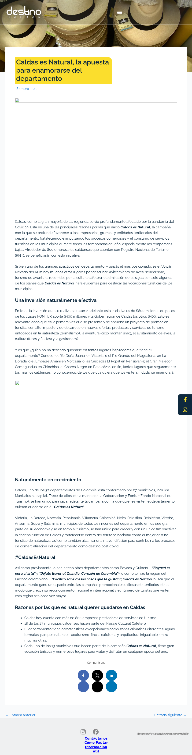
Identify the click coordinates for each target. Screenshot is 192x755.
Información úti (96, 749)
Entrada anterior (20, 715)
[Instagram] (185, 410)
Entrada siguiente (170, 715)
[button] (120, 12)
